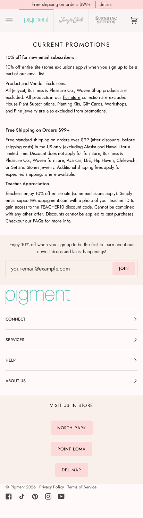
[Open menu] (16, 20)
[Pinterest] (35, 496)
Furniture (72, 97)
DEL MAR (72, 470)
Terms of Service (81, 487)
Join (124, 268)
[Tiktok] (22, 496)
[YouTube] (61, 496)
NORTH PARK (71, 428)
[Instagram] (48, 496)
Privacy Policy (51, 487)
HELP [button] (11, 360)
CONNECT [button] (15, 319)
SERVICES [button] (15, 340)
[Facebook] (9, 496)
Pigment (17, 487)
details (105, 4)
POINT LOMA (72, 449)
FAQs (38, 221)
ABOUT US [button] (16, 381)
